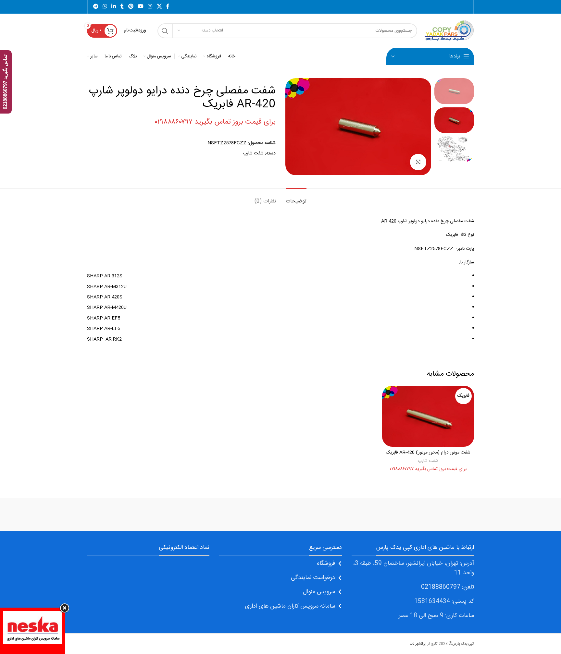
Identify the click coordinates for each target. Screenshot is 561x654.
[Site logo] (449, 31)
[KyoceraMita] (114, 514)
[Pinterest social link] (130, 6)
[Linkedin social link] (113, 6)
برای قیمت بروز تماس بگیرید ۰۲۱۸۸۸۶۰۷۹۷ (215, 122)
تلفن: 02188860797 (447, 587)
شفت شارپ (253, 153)
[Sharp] (335, 514)
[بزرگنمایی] (418, 162)
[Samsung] (280, 514)
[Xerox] (446, 514)
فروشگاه (326, 563)
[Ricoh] (225, 514)
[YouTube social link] (140, 6)
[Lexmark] (169, 514)
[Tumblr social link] (122, 6)
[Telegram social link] (95, 6)
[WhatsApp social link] (104, 6)
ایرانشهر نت (418, 644)
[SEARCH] (164, 30)
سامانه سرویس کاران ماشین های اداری (290, 606)
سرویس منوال (319, 592)
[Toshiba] (390, 514)
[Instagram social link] (150, 6)
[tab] (296, 198)
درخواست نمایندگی (313, 578)
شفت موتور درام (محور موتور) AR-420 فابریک (428, 452)
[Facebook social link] (168, 6)
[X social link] (159, 6)
